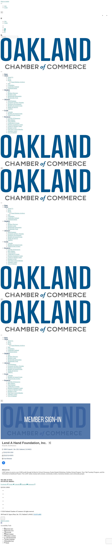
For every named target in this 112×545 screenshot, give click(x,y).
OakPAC (10, 109)
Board (9, 80)
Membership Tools (13, 98)
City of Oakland (12, 132)
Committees (11, 85)
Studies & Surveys (13, 107)
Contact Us (8, 508)
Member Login (12, 94)
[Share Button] (50, 443)
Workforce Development (14, 104)
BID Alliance (11, 120)
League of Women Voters (15, 126)
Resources (7, 117)
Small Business (12, 101)
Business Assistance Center (15, 124)
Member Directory (13, 93)
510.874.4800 (37, 514)
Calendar (10, 112)
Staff (9, 83)
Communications (12, 88)
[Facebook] (4, 32)
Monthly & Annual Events (15, 105)
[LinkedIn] (5, 29)
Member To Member (10, 494)
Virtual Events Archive (14, 115)
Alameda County (12, 131)
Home (6, 74)
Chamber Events (9, 490)
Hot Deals (7, 497)
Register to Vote (12, 128)
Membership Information (14, 96)
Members (7, 90)
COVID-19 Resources (14, 118)
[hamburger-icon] (1, 3)
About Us (10, 77)
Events (6, 110)
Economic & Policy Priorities (16, 102)
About (6, 75)
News (9, 79)
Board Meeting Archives (18, 82)
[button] (1, 522)
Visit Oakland (11, 121)
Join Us (6, 504)
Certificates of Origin (13, 123)
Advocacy (7, 99)
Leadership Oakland (13, 87)
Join (5, 6)
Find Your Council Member (15, 129)
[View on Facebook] (3, 464)
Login (6, 7)
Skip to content (5, 1)
